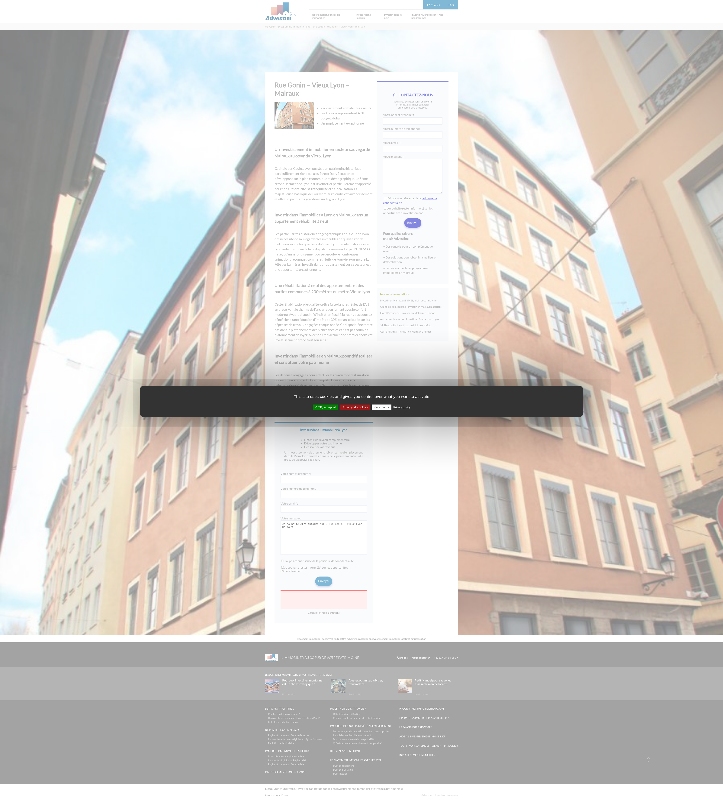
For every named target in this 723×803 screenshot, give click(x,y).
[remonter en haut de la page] (648, 759)
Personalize (382, 407)
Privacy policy (402, 407)
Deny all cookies (356, 407)
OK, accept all (326, 407)
